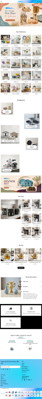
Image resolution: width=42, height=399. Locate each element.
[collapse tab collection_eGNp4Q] (40, 281)
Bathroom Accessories (36, 45)
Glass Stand (16, 57)
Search (2, 377)
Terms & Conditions (4, 383)
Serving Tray (5, 45)
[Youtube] (7, 369)
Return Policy (3, 382)
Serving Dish (5, 69)
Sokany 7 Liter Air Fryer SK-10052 (36, 223)
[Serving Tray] (5, 39)
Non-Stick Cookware (7, 112)
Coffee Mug (16, 81)
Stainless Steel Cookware (8, 140)
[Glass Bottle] (26, 51)
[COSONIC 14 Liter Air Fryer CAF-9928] (26, 218)
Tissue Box (5, 57)
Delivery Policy (3, 380)
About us (2, 378)
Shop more (21, 267)
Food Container (36, 57)
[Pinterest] (1, 369)
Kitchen (23, 363)
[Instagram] (5, 369)
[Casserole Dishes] (36, 75)
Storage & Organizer (26, 370)
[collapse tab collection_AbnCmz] (40, 287)
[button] (40, 1)
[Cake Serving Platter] (16, 87)
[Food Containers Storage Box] (36, 51)
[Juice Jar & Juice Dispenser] (26, 87)
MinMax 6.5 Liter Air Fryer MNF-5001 (26, 237)
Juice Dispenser (26, 93)
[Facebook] (3, 369)
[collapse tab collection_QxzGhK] (40, 298)
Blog (1, 385)
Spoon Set (16, 45)
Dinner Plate (26, 45)
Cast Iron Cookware (32, 147)
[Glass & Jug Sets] (5, 87)
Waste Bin (5, 81)
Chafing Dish (16, 69)
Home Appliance (25, 366)
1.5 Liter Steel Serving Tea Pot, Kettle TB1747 (34, 262)
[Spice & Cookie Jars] (26, 63)
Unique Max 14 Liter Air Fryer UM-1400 (26, 210)
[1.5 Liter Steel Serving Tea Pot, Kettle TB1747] (34, 254)
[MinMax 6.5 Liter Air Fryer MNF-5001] (26, 231)
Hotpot (36, 93)
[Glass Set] (26, 75)
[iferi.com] (21, 1)
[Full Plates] (26, 39)
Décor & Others (25, 368)
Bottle (26, 57)
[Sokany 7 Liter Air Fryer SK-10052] (36, 218)
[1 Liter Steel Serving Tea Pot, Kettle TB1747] (21, 254)
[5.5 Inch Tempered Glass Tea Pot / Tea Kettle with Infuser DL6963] (7, 254)
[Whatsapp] (9, 369)
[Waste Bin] (5, 75)
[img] (21, 337)
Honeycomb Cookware (31, 126)
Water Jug (5, 93)
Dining (23, 365)
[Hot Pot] (36, 87)
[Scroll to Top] (40, 393)
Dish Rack (36, 69)
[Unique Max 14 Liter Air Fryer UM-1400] (26, 204)
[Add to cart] (26, 207)
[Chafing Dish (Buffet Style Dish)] (16, 63)
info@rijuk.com (24, 377)
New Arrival (24, 371)
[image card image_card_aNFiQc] (11, 209)
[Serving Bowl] (5, 63)
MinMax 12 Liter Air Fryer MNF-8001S (36, 210)
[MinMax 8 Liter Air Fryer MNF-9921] (36, 231)
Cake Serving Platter (16, 93)
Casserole (36, 81)
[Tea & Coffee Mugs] (16, 75)
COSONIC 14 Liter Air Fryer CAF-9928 (26, 223)
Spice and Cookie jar (26, 69)
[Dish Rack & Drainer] (36, 63)
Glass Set (26, 81)
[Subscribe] (19, 367)
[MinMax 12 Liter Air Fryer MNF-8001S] (36, 204)
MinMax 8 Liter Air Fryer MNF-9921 (36, 237)
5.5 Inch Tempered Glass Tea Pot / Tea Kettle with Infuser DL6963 (7, 262)
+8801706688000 (25, 376)
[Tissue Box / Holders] (5, 51)
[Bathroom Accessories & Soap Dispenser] (36, 39)
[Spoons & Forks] (16, 39)
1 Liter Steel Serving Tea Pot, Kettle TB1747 (21, 262)
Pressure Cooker (7, 170)
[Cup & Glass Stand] (16, 51)
